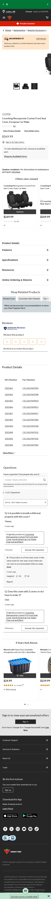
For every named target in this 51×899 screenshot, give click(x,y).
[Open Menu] (4, 18)
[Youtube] (24, 829)
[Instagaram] (18, 829)
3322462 (9, 394)
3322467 (9, 413)
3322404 (9, 432)
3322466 (9, 407)
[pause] (7, 4)
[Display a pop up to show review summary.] (23, 685)
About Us (6, 758)
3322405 (9, 438)
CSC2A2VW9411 (30, 407)
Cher (7, 599)
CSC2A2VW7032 (30, 438)
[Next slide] (47, 4)
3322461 (9, 388)
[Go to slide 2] (25, 86)
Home (8, 30)
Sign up (8, 790)
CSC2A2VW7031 (30, 432)
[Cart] (47, 18)
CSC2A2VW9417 (30, 413)
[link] (10, 126)
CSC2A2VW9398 (30, 394)
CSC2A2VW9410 (30, 400)
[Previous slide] (3, 4)
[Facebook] (5, 829)
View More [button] (8, 453)
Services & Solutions (11, 749)
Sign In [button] (25, 722)
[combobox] (27, 502)
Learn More (8, 808)
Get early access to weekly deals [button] (24, 896)
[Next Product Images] (46, 72)
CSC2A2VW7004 (30, 419)
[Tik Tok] (37, 829)
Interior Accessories (37, 30)
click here (16, 172)
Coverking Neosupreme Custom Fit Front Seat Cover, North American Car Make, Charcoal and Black (22, 538)
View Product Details (12, 131)
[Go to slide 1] (16, 86)
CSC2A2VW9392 (30, 388)
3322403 (9, 426)
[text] (20, 685)
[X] (11, 829)
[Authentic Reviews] (14, 328)
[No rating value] (7, 126)
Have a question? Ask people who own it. (21, 474)
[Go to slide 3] (34, 86)
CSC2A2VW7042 (30, 445)
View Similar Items (31, 131)
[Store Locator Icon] (3, 11)
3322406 (9, 445)
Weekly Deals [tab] (9, 298)
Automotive (19, 30)
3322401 (9, 419)
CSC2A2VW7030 (30, 426)
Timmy (8, 521)
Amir (9, 567)
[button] (20, 211)
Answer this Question (34, 550)
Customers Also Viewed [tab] (29, 298)
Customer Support (10, 740)
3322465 (9, 400)
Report (10, 581)
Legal (5, 767)
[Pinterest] (30, 829)
